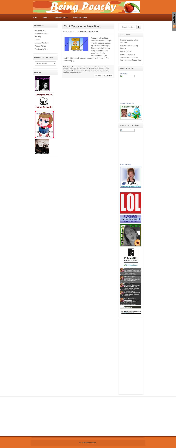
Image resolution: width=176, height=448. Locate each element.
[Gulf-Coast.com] (130, 219)
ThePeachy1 (83, 31)
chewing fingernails (84, 67)
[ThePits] (130, 235)
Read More (98, 75)
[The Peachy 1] (127, 88)
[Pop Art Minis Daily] (130, 286)
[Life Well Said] (130, 177)
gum (64, 70)
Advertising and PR (61, 18)
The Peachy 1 (124, 73)
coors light (73, 68)
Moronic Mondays (41, 43)
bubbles (74, 67)
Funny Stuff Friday (42, 33)
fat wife (95, 68)
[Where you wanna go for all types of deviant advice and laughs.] (42, 84)
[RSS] (174, 26)
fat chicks (90, 68)
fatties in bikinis (104, 68)
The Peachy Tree (41, 49)
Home (35, 18)
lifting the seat (85, 70)
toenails (79, 72)
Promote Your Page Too (127, 103)
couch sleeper (81, 68)
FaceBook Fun (40, 30)
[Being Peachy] (86, 7)
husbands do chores (73, 70)
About (45, 18)
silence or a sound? (127, 54)
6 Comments (108, 75)
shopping (73, 72)
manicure (94, 70)
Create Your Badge (125, 164)
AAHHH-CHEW (126, 51)
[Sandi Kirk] (127, 146)
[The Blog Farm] (130, 265)
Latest (37, 40)
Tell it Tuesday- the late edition (82, 26)
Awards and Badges (80, 18)
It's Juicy (38, 37)
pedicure (66, 72)
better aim (68, 67)
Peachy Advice (40, 46)
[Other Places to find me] (130, 255)
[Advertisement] (130, 357)
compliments (95, 67)
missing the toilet (102, 70)
